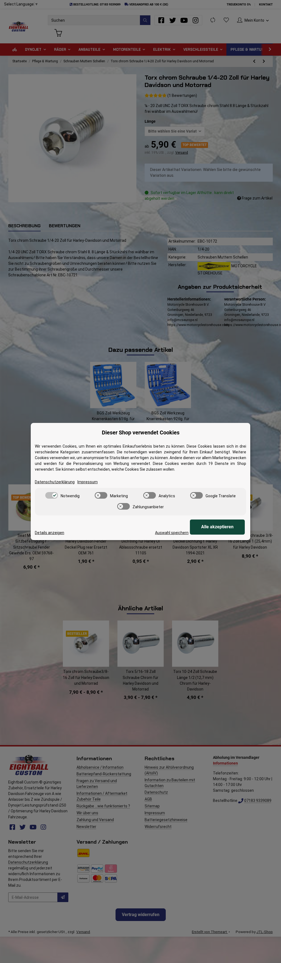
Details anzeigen (49, 532)
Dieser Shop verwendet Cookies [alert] (140, 432)
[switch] (51, 495)
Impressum (87, 482)
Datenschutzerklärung (55, 482)
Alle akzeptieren (217, 526)
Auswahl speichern (172, 532)
